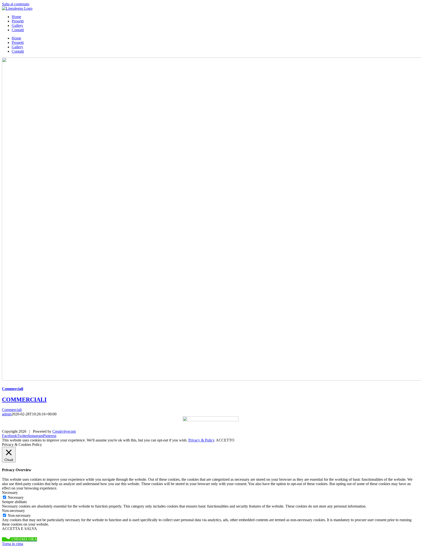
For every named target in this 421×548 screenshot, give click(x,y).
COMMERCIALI (24, 399)
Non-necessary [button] (13, 511)
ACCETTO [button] (225, 440)
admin (6, 414)
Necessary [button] (10, 492)
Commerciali (12, 389)
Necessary (16, 497)
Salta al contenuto (15, 4)
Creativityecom (64, 431)
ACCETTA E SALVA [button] (19, 529)
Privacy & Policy (201, 440)
